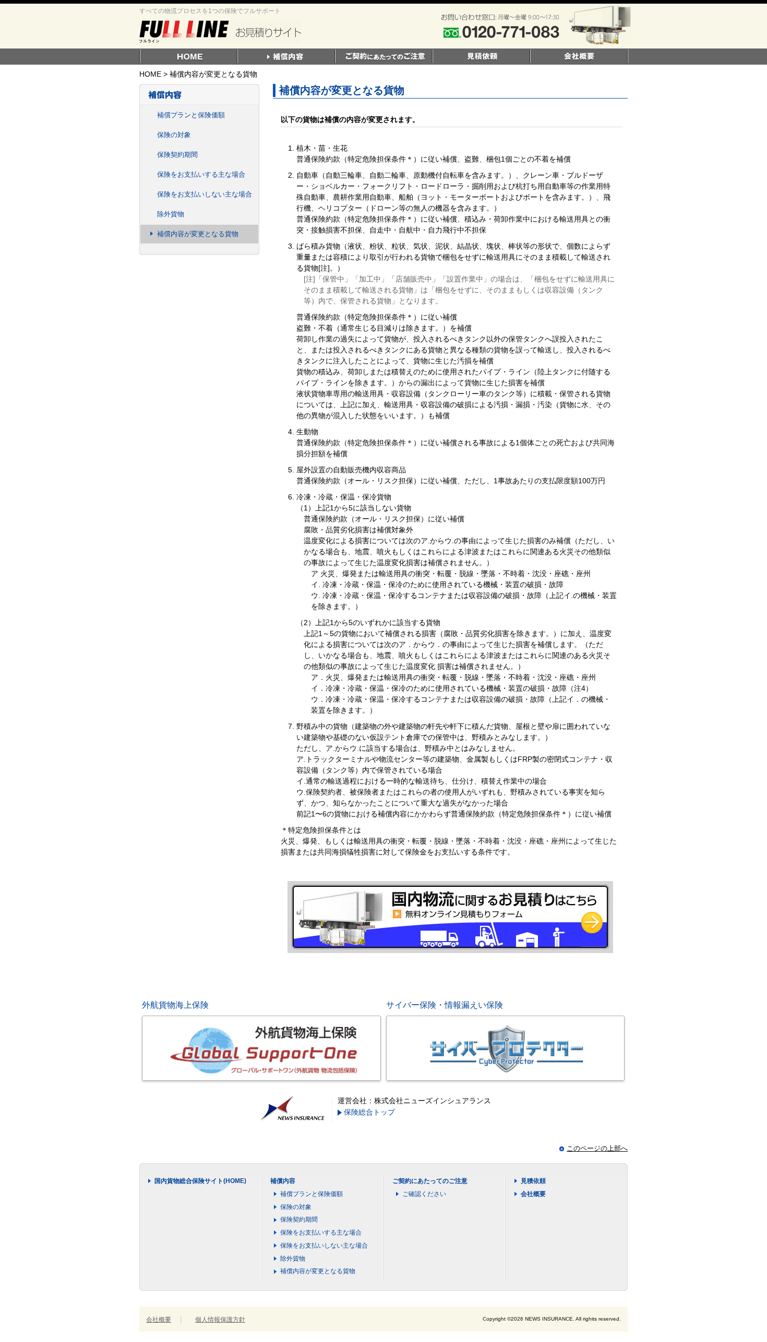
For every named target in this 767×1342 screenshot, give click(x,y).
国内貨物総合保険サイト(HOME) (200, 1181)
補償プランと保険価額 (191, 115)
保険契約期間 (177, 154)
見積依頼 (533, 1181)
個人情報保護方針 (220, 1319)
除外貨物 (170, 214)
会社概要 (533, 1194)
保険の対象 (174, 135)
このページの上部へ (597, 1148)
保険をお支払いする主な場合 (201, 174)
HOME (150, 74)
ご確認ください (424, 1194)
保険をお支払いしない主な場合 (204, 194)
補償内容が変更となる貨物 (197, 234)
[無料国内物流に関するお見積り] (450, 948)
